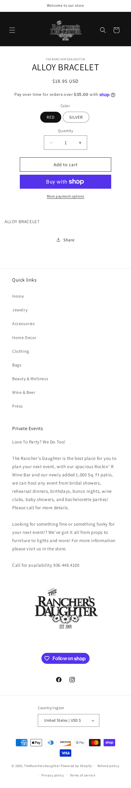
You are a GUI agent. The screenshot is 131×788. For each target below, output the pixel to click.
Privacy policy (52, 775)
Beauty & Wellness (30, 378)
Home (18, 296)
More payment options (65, 196)
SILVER (76, 117)
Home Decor (24, 337)
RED (51, 117)
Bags (16, 365)
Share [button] (69, 240)
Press (17, 406)
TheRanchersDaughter (42, 766)
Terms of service (82, 775)
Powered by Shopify (76, 766)
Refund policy (108, 766)
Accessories (23, 323)
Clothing (20, 351)
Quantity (65, 130)
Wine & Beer (24, 392)
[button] (12, 30)
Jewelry (19, 310)
